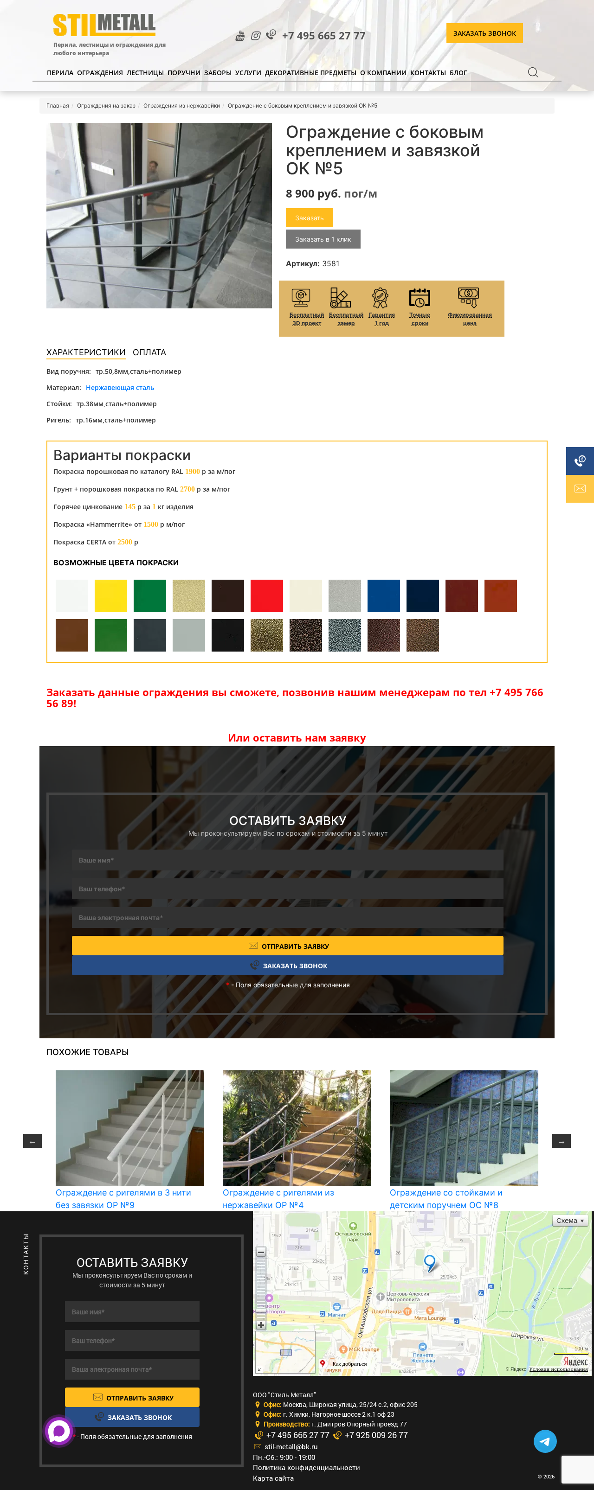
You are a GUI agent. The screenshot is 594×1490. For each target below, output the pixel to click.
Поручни (184, 72)
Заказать (309, 218)
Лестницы (145, 72)
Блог (458, 72)
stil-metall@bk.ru (290, 1446)
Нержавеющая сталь (120, 387)
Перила (60, 72)
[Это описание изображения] (159, 215)
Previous (32, 1141)
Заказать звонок (484, 33)
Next (561, 1141)
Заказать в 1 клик (323, 239)
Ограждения (100, 72)
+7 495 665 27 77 (324, 35)
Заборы (218, 72)
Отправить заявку (294, 946)
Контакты (428, 72)
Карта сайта (273, 1478)
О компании (383, 72)
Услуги (248, 72)
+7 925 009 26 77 (375, 1434)
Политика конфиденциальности (306, 1467)
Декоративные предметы (310, 72)
